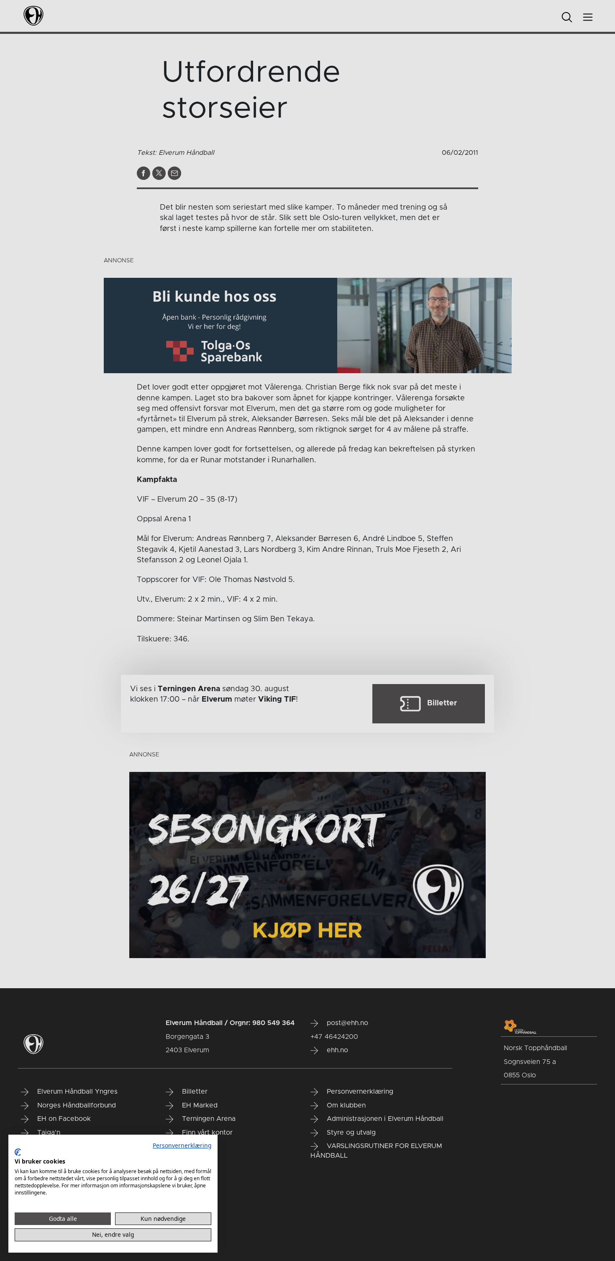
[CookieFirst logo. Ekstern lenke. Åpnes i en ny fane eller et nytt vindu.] (18, 1152)
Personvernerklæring (182, 1145)
